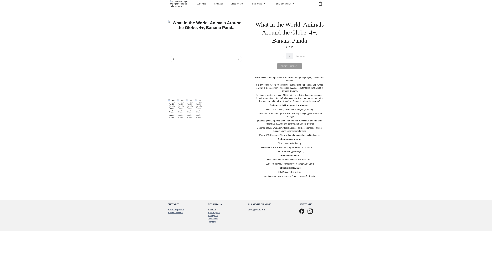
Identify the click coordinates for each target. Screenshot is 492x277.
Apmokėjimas (214, 212)
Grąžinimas (213, 219)
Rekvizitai (212, 222)
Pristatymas (213, 216)
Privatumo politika (176, 209)
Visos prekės (237, 4)
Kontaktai (218, 4)
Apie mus (201, 4)
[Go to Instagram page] (310, 211)
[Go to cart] (320, 3)
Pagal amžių (256, 4)
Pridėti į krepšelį (289, 66)
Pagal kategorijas (283, 4)
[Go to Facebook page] (301, 211)
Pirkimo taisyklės (175, 212)
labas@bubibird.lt (256, 209)
